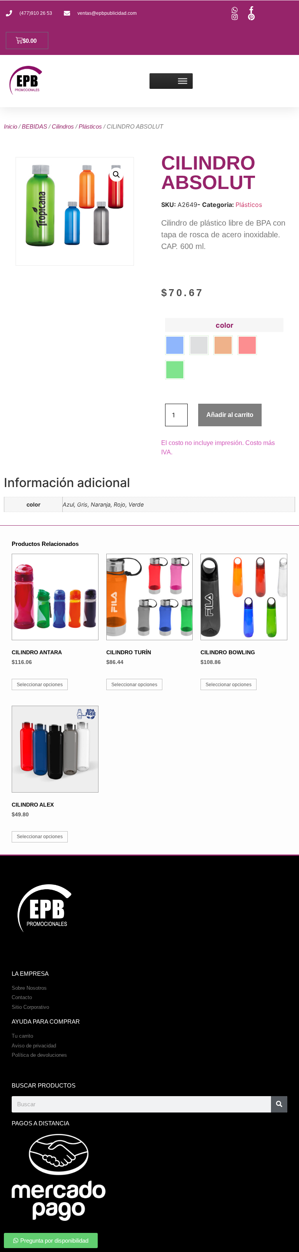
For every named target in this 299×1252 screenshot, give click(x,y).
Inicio (10, 126)
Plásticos (90, 126)
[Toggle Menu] (182, 81)
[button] (116, 175)
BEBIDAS (34, 126)
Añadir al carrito (229, 414)
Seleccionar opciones (40, 684)
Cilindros (63, 126)
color (224, 325)
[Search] (279, 1104)
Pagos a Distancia (40, 1123)
